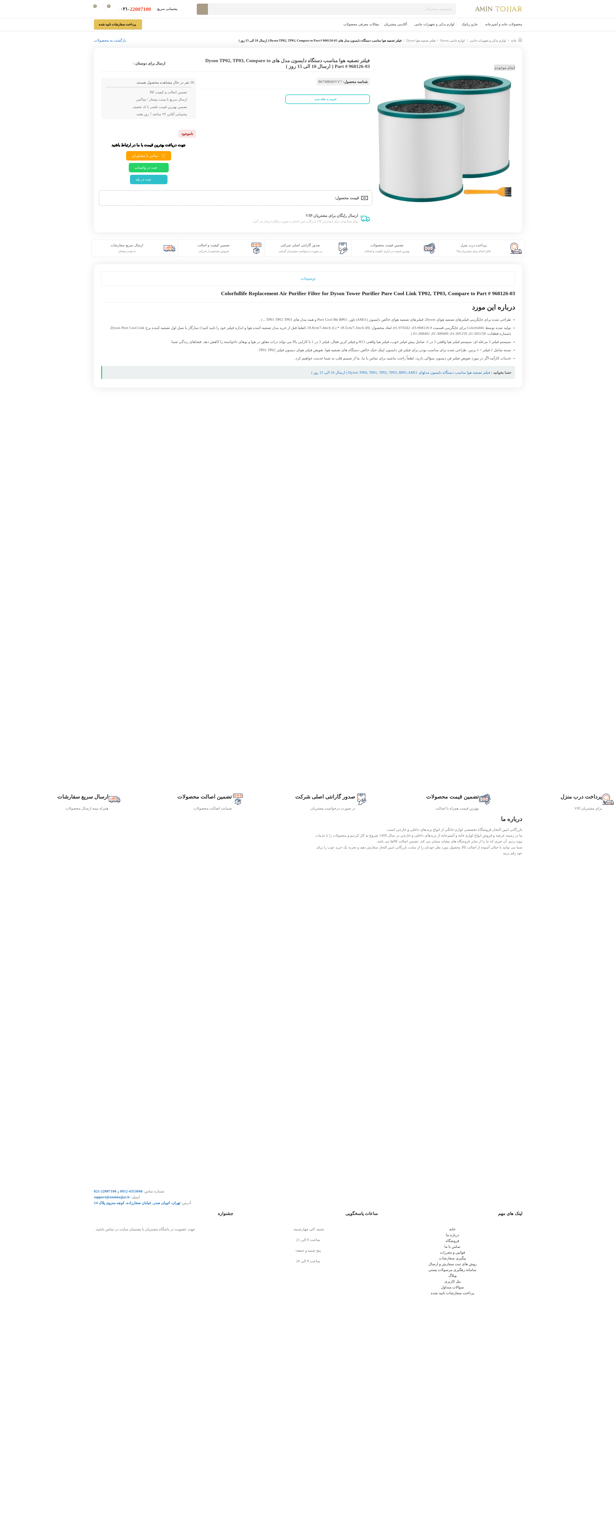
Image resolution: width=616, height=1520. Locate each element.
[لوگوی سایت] (498, 9)
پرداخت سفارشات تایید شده (117, 24)
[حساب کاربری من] (148, 24)
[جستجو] (202, 9)
